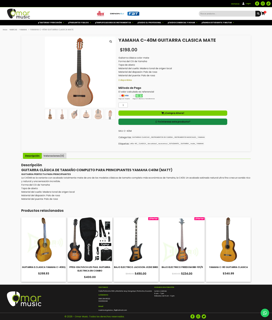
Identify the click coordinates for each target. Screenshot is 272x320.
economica (162, 143)
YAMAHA (23, 29)
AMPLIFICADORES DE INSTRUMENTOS (114, 22)
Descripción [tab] (32, 155)
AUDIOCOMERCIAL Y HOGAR (182, 22)
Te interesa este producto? (173, 121)
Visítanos (235, 4)
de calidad (152, 143)
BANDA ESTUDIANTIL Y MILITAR (217, 22)
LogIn (248, 3)
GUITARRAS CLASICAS (140, 137)
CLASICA (142, 143)
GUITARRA (185, 143)
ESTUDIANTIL (174, 143)
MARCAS (13, 29)
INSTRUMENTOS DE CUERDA (162, 137)
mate (193, 143)
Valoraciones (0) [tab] (53, 155)
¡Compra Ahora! (174, 113)
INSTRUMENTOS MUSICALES (185, 137)
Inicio (5, 29)
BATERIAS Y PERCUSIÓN (51, 22)
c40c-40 (133, 143)
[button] (110, 41)
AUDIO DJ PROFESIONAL (150, 22)
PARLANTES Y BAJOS (79, 22)
